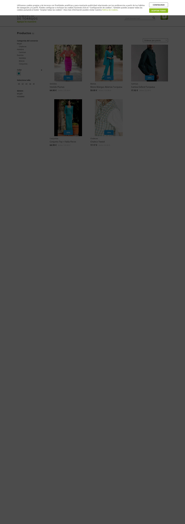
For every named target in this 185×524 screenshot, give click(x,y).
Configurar (158, 5)
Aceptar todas (158, 10)
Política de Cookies (110, 10)
